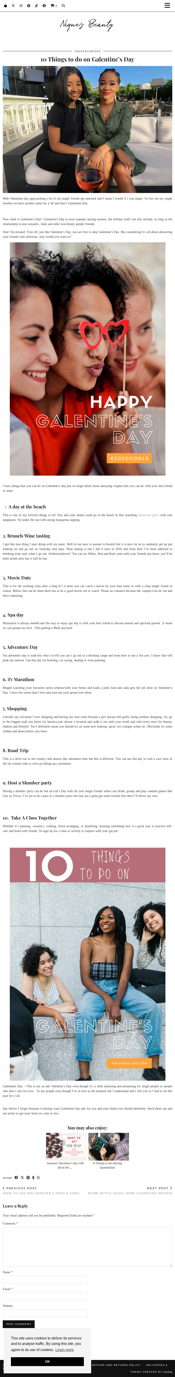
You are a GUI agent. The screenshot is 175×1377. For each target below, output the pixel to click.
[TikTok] (36, 6)
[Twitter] (13, 6)
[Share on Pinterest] (28, 1178)
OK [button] (47, 1361)
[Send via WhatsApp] (38, 1178)
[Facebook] (44, 6)
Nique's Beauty (87, 23)
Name (8, 1272)
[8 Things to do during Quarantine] (108, 1147)
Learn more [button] (64, 1350)
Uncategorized (87, 51)
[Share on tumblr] (33, 1178)
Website (8, 1306)
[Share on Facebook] (16, 1178)
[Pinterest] (29, 6)
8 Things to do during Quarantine (107, 1165)
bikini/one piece (148, 515)
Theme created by (151, 1371)
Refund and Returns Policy (116, 1365)
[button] (168, 6)
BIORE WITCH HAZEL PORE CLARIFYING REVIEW (130, 1190)
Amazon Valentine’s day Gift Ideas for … (65, 1165)
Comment (10, 1223)
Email (8, 1289)
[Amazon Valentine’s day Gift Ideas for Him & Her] (66, 1147)
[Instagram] (21, 6)
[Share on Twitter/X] (22, 1178)
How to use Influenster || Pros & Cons (41, 1190)
